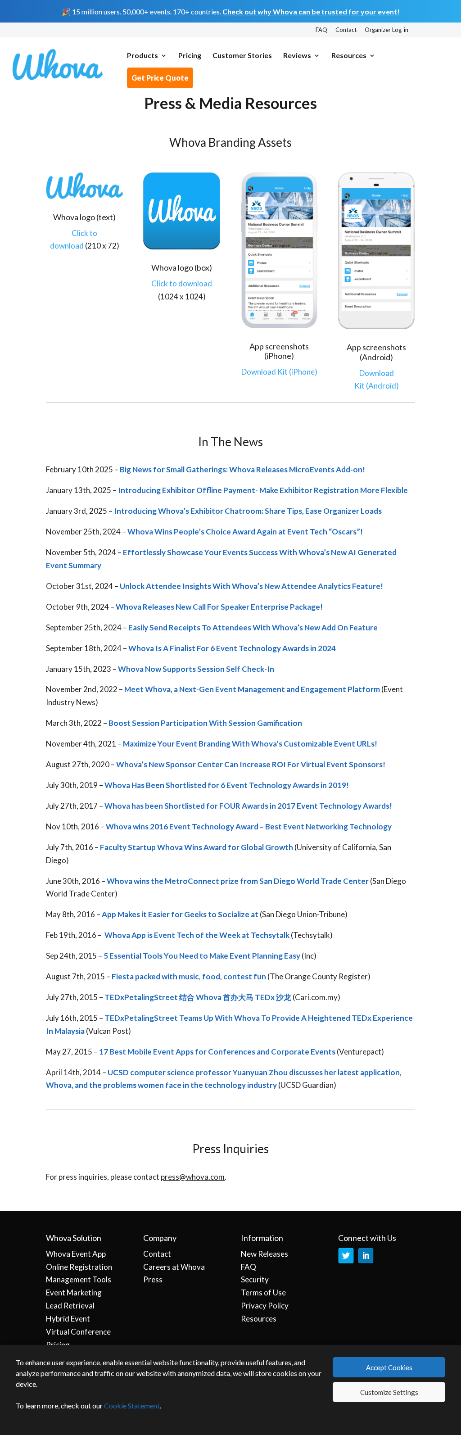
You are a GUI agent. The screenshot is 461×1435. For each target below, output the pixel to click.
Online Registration (79, 1267)
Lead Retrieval (70, 1305)
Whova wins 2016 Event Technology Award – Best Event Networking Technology (249, 826)
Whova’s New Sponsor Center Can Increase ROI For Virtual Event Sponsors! (250, 764)
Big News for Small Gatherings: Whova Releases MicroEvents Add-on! (242, 469)
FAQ (321, 30)
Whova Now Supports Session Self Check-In (196, 669)
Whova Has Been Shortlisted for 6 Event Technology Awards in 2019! (226, 785)
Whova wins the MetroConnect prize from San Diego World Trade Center (238, 881)
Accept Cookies (389, 1367)
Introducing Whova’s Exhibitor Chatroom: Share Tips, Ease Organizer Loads (248, 511)
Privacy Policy (265, 1305)
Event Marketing (74, 1292)
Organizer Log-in (386, 30)
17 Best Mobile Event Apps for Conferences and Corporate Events (218, 1051)
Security (255, 1279)
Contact (346, 30)
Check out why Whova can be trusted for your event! (311, 11)
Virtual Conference (78, 1331)
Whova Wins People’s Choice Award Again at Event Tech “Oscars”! (245, 531)
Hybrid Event (68, 1318)
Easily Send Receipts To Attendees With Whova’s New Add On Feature (253, 627)
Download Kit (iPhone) (279, 371)
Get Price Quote (160, 77)
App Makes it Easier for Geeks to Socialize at (180, 914)
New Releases (264, 1253)
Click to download (181, 283)
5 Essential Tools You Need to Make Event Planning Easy (202, 955)
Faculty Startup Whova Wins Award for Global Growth (196, 847)
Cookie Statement (132, 1405)
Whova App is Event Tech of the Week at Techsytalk (196, 935)
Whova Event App (76, 1253)
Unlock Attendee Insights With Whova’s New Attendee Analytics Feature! (251, 586)
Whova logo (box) (181, 267)
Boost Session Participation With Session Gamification (205, 723)
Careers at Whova (174, 1267)
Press (153, 1279)
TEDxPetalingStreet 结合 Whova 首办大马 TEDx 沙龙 (197, 997)
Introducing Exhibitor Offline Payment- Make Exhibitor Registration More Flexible (263, 490)
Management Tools (78, 1279)
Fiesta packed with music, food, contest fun (189, 976)
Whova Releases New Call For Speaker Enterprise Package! (219, 606)
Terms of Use (263, 1292)
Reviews (297, 55)
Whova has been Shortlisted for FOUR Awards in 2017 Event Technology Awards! (248, 805)
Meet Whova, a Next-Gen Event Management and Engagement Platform (252, 689)
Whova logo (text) (84, 217)
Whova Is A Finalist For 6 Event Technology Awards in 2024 (232, 648)
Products (142, 55)
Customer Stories (242, 55)
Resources (348, 55)
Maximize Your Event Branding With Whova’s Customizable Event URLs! (250, 743)
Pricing (189, 55)
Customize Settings (389, 1392)
